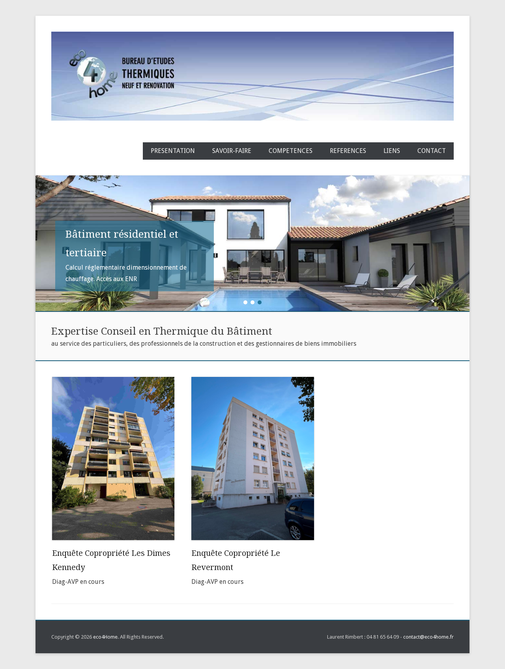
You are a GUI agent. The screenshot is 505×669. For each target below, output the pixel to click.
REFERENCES (348, 151)
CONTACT (431, 151)
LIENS (391, 151)
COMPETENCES (290, 151)
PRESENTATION (173, 151)
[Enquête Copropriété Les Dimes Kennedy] (113, 458)
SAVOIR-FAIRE (231, 151)
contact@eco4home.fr (428, 637)
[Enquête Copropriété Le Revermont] (252, 458)
